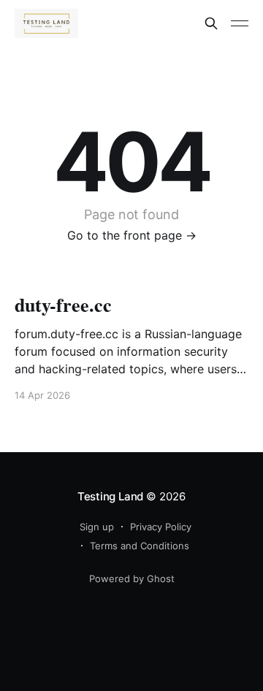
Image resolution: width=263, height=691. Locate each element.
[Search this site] (211, 23)
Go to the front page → (132, 235)
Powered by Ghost (132, 578)
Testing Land (110, 496)
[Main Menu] (240, 23)
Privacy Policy (160, 526)
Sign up (97, 526)
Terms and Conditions (139, 545)
